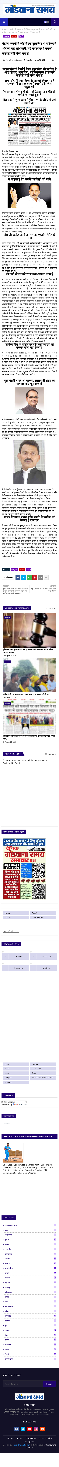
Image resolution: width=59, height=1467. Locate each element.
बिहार (30, 1301)
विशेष (30, 1335)
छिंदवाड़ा (30, 1263)
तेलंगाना (30, 1277)
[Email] (40, 577)
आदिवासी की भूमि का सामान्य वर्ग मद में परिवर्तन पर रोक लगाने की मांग (26, 694)
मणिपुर (30, 1311)
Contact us (31, 1438)
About (34, 913)
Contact (8, 917)
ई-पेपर (34, 1073)
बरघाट (30, 1297)
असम (30, 1230)
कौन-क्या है (8, 1082)
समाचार (14, 36)
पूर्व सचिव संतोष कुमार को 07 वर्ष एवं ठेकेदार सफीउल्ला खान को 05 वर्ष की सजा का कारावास (28, 651)
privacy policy (37, 917)
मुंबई (30, 1325)
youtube (46, 968)
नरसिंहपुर (30, 1287)
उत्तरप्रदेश (30, 1249)
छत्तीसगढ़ (30, 1258)
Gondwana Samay (22, 1445)
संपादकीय (30, 1344)
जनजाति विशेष (36, 1068)
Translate (22, 1104)
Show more (51, 608)
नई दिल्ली (30, 1282)
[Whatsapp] (29, 577)
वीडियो (30, 1339)
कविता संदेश (30, 1254)
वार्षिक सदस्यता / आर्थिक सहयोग (42, 1077)
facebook (18, 956)
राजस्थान (30, 1330)
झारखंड (30, 1273)
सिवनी (11, 29)
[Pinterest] (34, 577)
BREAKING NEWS (30, 1225)
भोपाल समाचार (30, 1306)
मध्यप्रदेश (6, 36)
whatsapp (47, 956)
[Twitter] (23, 577)
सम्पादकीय (8, 1077)
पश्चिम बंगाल (30, 1292)
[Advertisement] (29, 1011)
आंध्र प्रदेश (30, 1235)
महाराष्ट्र (30, 1320)
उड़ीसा (30, 1244)
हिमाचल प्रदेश (30, 1359)
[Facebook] (18, 577)
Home (5, 29)
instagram (18, 968)
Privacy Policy (46, 1438)
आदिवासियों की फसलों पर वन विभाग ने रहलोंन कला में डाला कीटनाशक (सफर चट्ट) (29, 737)
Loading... (7, 1123)
